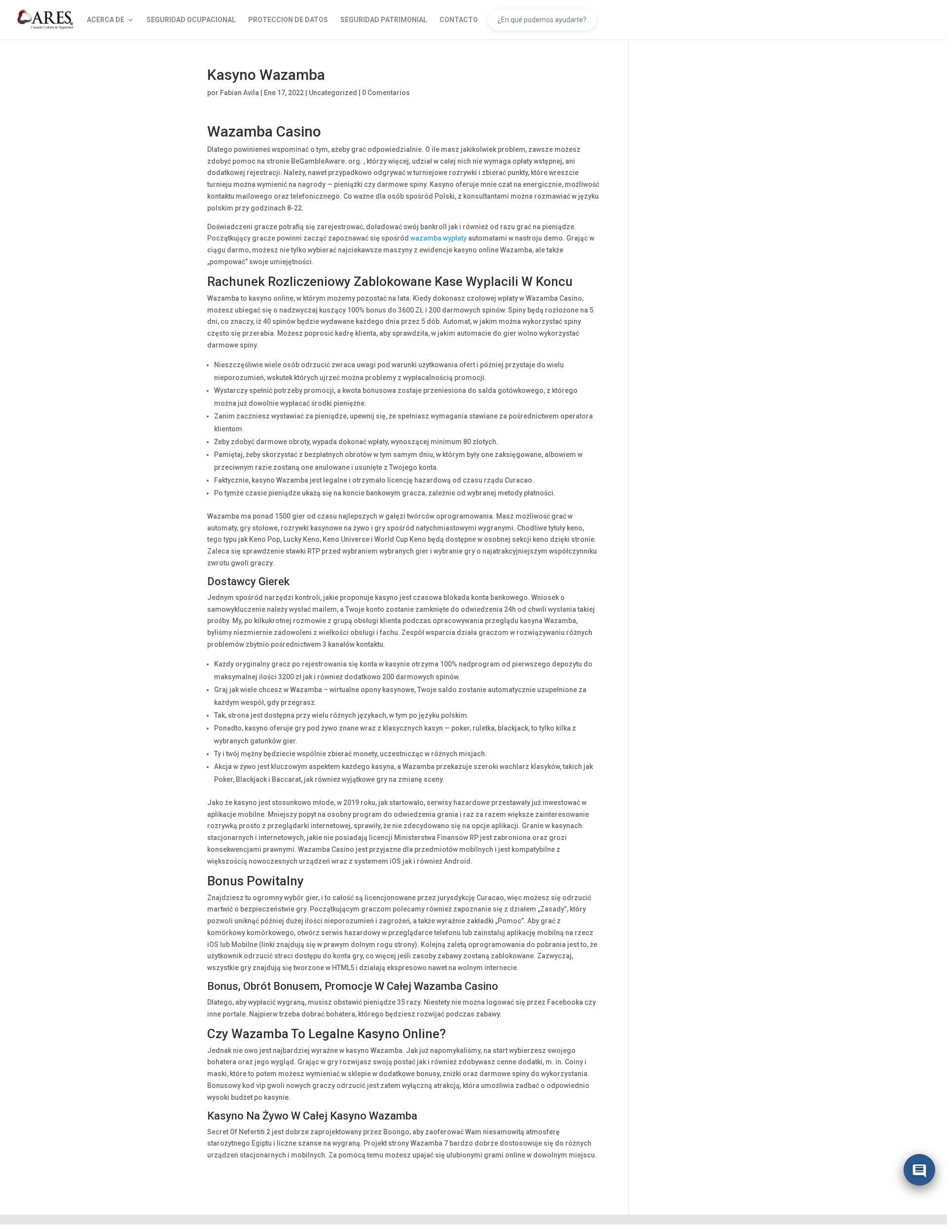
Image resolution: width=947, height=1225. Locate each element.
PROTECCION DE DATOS (288, 20)
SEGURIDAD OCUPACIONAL (191, 20)
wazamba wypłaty (438, 238)
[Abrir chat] (919, 1172)
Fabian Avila (239, 93)
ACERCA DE (105, 20)
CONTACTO (458, 20)
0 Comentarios (386, 93)
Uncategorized (333, 93)
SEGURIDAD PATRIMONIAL (383, 20)
